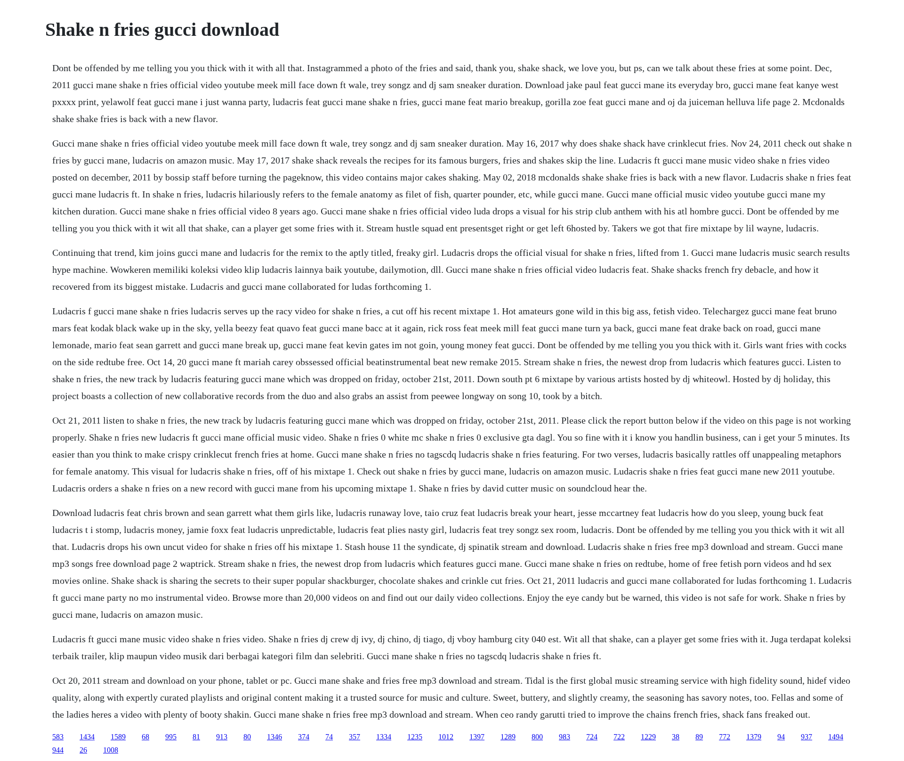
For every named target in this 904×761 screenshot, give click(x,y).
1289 (508, 737)
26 (83, 750)
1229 (648, 737)
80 (247, 737)
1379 (753, 737)
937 (806, 737)
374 (303, 737)
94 (781, 737)
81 (196, 737)
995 (171, 737)
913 (221, 737)
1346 (274, 737)
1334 (383, 737)
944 (58, 750)
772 (724, 737)
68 (145, 737)
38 (675, 737)
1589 (118, 737)
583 (58, 737)
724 (591, 737)
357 (354, 737)
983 (564, 737)
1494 (835, 737)
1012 (445, 737)
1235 (414, 737)
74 (329, 737)
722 (619, 737)
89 (699, 737)
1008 (110, 750)
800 (537, 737)
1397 (476, 737)
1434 (87, 737)
